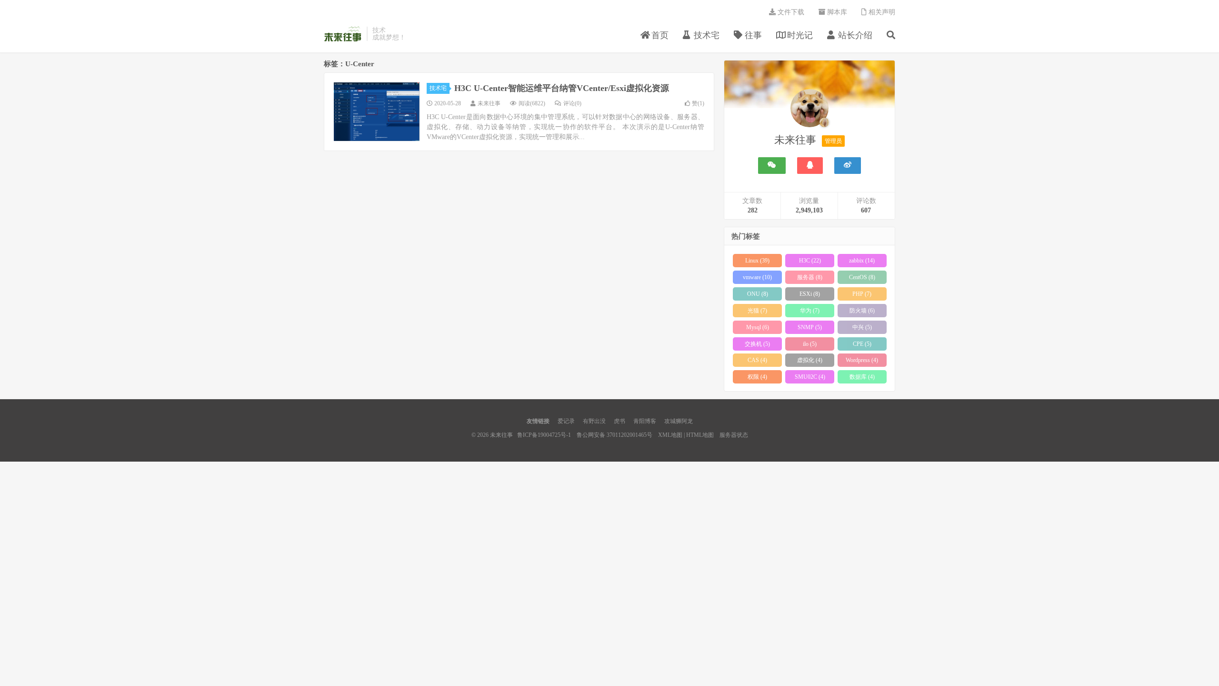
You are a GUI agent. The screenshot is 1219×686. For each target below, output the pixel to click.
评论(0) (572, 103)
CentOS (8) (862, 277)
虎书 (619, 421)
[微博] (847, 165)
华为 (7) (809, 310)
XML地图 (670, 435)
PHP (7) (861, 294)
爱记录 (566, 421)
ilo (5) (810, 344)
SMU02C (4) (810, 376)
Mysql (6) (757, 327)
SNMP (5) (810, 327)
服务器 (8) (809, 277)
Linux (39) (757, 260)
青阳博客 (644, 421)
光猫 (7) (757, 310)
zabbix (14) (862, 260)
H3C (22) (810, 260)
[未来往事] (809, 110)
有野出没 (594, 421)
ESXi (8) (809, 294)
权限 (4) (757, 376)
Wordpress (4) (862, 360)
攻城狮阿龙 (678, 421)
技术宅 (438, 88)
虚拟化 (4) (809, 360)
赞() (698, 103)
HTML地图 (700, 435)
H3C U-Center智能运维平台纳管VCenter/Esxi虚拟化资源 (561, 88)
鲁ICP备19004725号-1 (544, 435)
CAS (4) (757, 360)
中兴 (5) (862, 327)
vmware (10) (757, 277)
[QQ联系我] (810, 165)
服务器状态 (733, 435)
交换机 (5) (757, 344)
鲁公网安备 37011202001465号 (614, 435)
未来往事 (343, 33)
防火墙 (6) (862, 310)
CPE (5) (862, 344)
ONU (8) (757, 294)
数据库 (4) (862, 376)
